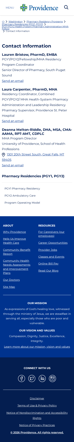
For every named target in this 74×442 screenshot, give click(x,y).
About (8, 225)
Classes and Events (51, 256)
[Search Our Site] (66, 7)
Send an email (13, 81)
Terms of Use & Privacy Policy (37, 405)
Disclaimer (37, 398)
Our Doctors (11, 280)
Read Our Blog (48, 270)
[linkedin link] (42, 378)
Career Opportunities (53, 242)
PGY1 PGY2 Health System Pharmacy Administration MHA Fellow (35, 27)
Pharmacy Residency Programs (45, 21)
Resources (46, 225)
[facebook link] (21, 378)
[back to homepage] (3, 21)
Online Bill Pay (48, 263)
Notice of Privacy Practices (37, 425)
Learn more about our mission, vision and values (37, 346)
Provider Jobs (47, 250)
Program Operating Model (22, 202)
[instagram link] (52, 378)
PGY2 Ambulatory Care (20, 195)
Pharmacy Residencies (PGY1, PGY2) (22, 24)
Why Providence (14, 232)
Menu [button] (10, 7)
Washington (16, 21)
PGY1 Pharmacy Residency (22, 188)
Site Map (9, 287)
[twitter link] (31, 378)
